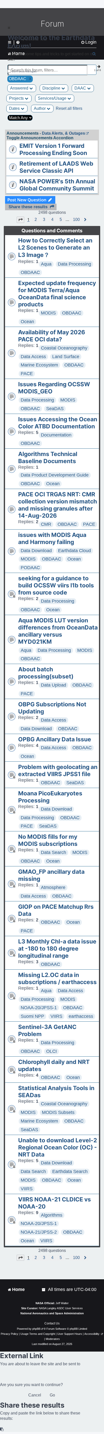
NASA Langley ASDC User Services (61, 1308)
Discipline (51, 88)
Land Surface (65, 356)
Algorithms (51, 1215)
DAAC (80, 88)
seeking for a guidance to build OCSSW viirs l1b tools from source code (56, 585)
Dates (15, 108)
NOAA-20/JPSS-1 (39, 1007)
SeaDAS (55, 408)
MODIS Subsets (58, 1112)
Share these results (28, 206)
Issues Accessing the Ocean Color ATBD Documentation (57, 423)
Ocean (27, 321)
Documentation (56, 435)
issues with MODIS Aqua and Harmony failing (52, 538)
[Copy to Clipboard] (2, 1429)
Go (52, 1395)
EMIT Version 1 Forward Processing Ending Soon (53, 149)
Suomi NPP (32, 1016)
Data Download (36, 550)
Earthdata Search (70, 1171)
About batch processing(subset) (45, 673)
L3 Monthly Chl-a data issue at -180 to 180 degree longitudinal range (57, 948)
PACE (27, 373)
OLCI (51, 1051)
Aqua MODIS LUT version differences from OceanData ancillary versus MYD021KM (58, 631)
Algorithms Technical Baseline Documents (47, 457)
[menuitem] (44, 1290)
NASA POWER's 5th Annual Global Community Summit (57, 185)
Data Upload (53, 685)
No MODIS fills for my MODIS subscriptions (47, 840)
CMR (46, 524)
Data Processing (74, 264)
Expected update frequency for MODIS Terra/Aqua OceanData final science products (57, 293)
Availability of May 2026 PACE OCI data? (51, 336)
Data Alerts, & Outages (63, 133)
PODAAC (30, 567)
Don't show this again (24, 71)
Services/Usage (52, 98)
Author (40, 108)
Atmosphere (53, 887)
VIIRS (56, 1016)
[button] (20, 220)
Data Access (33, 356)
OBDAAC (30, 272)
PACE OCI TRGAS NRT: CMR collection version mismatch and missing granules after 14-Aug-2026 (57, 505)
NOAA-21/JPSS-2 (39, 1232)
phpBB (36, 1328)
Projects (17, 98)
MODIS (48, 313)
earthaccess (81, 1016)
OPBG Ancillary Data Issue (54, 739)
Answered (19, 88)
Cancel (34, 1395)
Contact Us (52, 1323)
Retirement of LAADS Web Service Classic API (56, 167)
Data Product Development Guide (55, 475)
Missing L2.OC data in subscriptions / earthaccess (57, 978)
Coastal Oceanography (64, 348)
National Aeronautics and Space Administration (52, 1313)
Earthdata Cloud (74, 550)
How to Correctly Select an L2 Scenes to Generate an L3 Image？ (55, 247)
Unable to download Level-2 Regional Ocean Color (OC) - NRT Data (57, 1147)
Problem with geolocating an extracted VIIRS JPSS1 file (57, 770)
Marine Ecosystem (39, 365)
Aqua (46, 264)
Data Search (53, 852)
